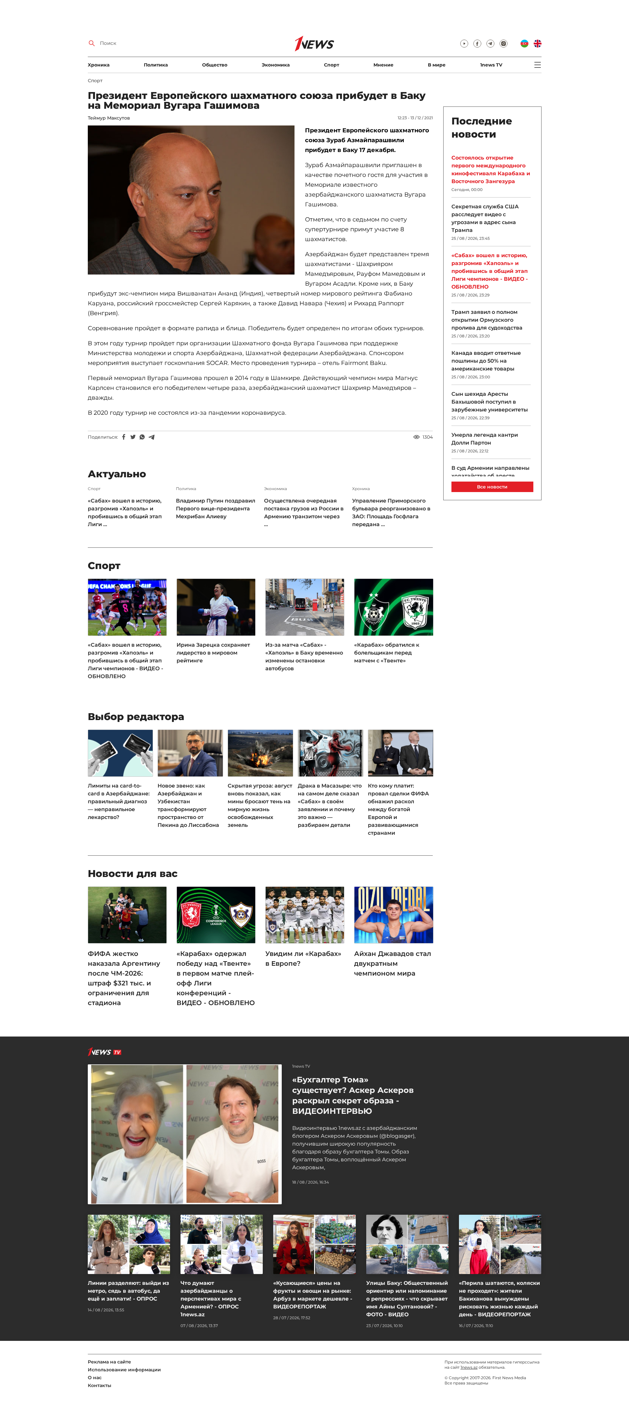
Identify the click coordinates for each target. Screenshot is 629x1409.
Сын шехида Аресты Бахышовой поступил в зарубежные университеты (489, 402)
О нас (95, 1377)
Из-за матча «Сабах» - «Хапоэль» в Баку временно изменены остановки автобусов (304, 657)
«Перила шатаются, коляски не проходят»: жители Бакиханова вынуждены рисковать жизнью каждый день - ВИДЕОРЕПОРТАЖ (499, 1299)
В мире (437, 65)
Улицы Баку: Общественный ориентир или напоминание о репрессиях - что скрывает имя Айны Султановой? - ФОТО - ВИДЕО (407, 1299)
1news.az (469, 1367)
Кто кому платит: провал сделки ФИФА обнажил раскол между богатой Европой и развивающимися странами (398, 809)
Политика (156, 65)
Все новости (492, 487)
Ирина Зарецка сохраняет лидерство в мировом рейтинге (213, 653)
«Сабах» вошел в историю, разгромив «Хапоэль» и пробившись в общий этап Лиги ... (125, 512)
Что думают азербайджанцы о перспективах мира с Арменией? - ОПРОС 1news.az (211, 1299)
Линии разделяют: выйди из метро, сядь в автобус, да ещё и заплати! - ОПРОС (128, 1291)
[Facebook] (124, 437)
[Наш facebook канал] (477, 44)
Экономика (276, 65)
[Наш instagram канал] (503, 44)
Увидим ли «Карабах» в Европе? (303, 958)
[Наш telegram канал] (490, 44)
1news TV (491, 65)
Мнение (383, 65)
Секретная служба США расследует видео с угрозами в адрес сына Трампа (485, 218)
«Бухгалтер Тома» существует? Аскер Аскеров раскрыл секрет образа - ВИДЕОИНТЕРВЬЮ (353, 1095)
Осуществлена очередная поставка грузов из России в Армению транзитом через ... (304, 512)
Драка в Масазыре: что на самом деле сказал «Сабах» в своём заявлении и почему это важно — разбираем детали (330, 805)
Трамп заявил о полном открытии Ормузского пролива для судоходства (487, 320)
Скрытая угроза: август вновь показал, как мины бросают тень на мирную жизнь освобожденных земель (260, 805)
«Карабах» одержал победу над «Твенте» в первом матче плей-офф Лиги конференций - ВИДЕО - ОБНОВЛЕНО (216, 978)
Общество (214, 65)
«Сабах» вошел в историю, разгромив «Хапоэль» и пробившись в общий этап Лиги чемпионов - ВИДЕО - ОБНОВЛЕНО (125, 660)
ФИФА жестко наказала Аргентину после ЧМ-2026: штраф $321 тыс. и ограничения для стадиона (124, 978)
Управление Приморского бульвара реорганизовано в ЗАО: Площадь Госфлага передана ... (391, 512)
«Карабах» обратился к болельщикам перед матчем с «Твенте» (386, 653)
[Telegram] (151, 437)
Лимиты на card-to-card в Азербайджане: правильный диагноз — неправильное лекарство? (119, 801)
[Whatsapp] (142, 437)
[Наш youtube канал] (464, 44)
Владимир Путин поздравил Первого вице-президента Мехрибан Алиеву (215, 509)
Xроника (98, 65)
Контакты (99, 1385)
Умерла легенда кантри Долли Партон (484, 439)
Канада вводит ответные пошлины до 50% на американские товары (486, 361)
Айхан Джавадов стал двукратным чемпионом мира (392, 963)
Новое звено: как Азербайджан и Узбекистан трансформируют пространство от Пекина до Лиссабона (188, 805)
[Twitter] (133, 437)
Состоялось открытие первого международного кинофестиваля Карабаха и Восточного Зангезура (490, 169)
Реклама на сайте (109, 1362)
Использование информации (124, 1369)
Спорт (331, 65)
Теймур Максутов (109, 118)
